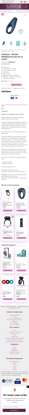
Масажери (14, 350)
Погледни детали (8, 210)
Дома (2, 49)
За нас (14, 330)
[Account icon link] (20, 11)
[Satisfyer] (6, 91)
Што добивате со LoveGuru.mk (14, 331)
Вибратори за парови (14, 352)
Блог (14, 335)
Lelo (14, 364)
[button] (25, 15)
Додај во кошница (16, 84)
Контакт (14, 316)
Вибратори (14, 348)
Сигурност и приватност (14, 318)
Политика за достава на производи (14, 341)
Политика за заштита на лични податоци (14, 338)
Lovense (14, 369)
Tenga (14, 367)
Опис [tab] (2, 106)
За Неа (14, 347)
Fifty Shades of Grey (14, 361)
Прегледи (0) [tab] (4, 111)
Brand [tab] (2, 108)
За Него (6, 49)
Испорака (14, 321)
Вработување (14, 336)
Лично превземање (14, 322)
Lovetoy (14, 366)
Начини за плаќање (14, 324)
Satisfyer (14, 363)
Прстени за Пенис (13, 49)
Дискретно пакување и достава (14, 319)
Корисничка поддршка (14, 315)
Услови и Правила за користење (14, 339)
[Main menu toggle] (26, 6)
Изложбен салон (14, 333)
